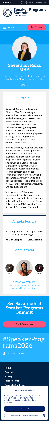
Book (34, 27)
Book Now (22, 324)
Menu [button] (11, 27)
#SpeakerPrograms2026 (24, 343)
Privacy (8, 376)
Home (7, 367)
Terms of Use (11, 380)
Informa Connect (15, 353)
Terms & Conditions (15, 385)
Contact (8, 372)
